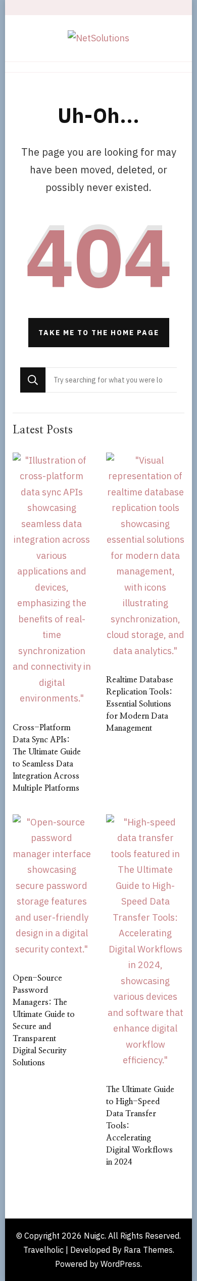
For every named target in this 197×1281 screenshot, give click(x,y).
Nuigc (94, 1236)
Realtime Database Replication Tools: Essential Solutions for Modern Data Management (139, 704)
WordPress (120, 1264)
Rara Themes (148, 1250)
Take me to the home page (98, 332)
